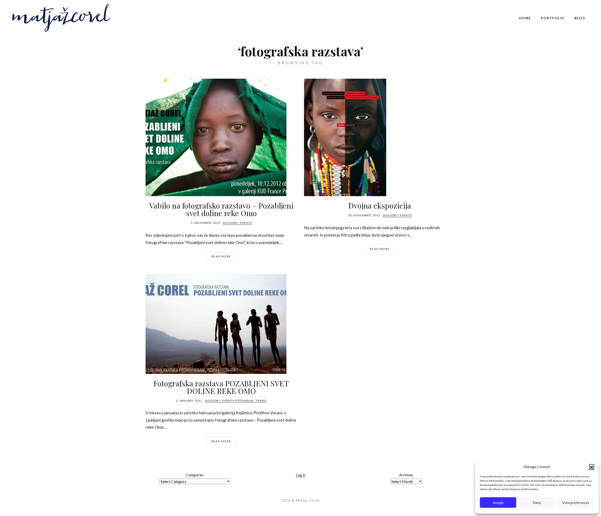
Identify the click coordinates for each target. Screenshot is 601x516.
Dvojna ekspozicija (379, 205)
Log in (300, 475)
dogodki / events (237, 223)
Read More (221, 256)
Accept (498, 502)
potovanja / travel (251, 400)
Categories (195, 475)
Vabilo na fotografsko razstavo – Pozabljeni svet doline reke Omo (221, 209)
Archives (406, 475)
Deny (537, 502)
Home (525, 18)
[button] (591, 466)
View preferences (575, 502)
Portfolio (553, 18)
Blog (579, 18)
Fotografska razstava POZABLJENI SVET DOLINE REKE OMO (221, 387)
